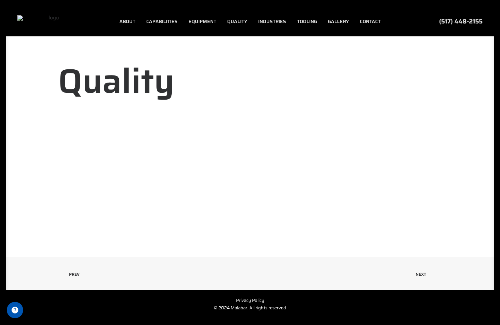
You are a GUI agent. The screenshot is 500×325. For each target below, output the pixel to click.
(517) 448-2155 (459, 21)
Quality (237, 21)
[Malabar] (51, 21)
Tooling (307, 21)
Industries (272, 21)
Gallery (338, 21)
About (127, 21)
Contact (370, 21)
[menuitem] (127, 21)
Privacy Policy (250, 300)
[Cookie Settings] (15, 310)
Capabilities (162, 21)
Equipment (202, 21)
